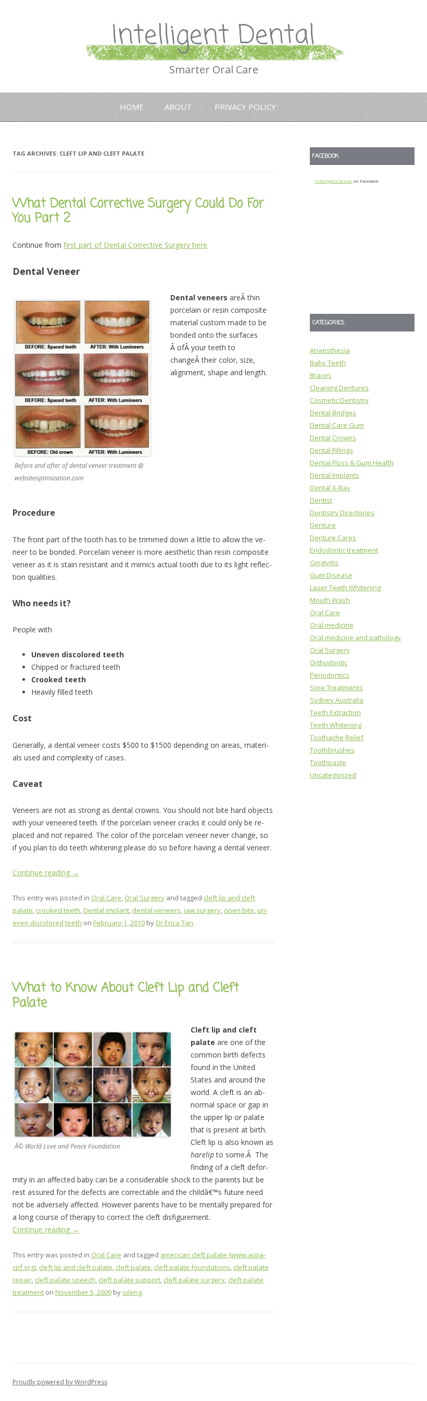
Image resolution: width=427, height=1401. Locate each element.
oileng (132, 1292)
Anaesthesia (330, 350)
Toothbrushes (332, 750)
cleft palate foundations (192, 1267)
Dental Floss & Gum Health (352, 462)
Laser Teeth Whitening (345, 587)
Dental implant (106, 910)
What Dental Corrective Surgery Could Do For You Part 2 (138, 211)
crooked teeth (58, 910)
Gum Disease (331, 575)
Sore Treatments (336, 687)
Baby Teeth (328, 362)
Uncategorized (333, 775)
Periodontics (329, 675)
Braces (321, 375)
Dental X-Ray (330, 487)
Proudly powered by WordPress (59, 1382)
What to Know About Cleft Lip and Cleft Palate (125, 995)
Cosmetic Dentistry (339, 400)
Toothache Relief (336, 737)
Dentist (321, 500)
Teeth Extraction (335, 712)
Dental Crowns (333, 437)
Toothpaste (328, 762)
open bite (239, 910)
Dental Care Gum (337, 425)
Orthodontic (328, 662)
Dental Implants (334, 475)
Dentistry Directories (342, 512)
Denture (323, 525)
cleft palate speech (65, 1279)
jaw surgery (202, 910)
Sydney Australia (336, 700)
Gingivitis (324, 562)
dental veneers (156, 910)
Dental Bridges (333, 412)
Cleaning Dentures (339, 387)
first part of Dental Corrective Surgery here (135, 245)
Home (132, 106)
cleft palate (133, 1267)
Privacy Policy (245, 106)
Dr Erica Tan (174, 922)
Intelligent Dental (213, 36)
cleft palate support (129, 1279)
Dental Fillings (331, 450)
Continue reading (45, 872)
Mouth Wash (330, 600)
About (178, 106)
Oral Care (106, 897)
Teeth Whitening (335, 725)
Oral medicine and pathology (355, 637)
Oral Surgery (144, 897)
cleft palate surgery (194, 1279)
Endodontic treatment (344, 550)
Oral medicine (332, 625)
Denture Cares (333, 537)
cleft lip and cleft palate (75, 1267)
